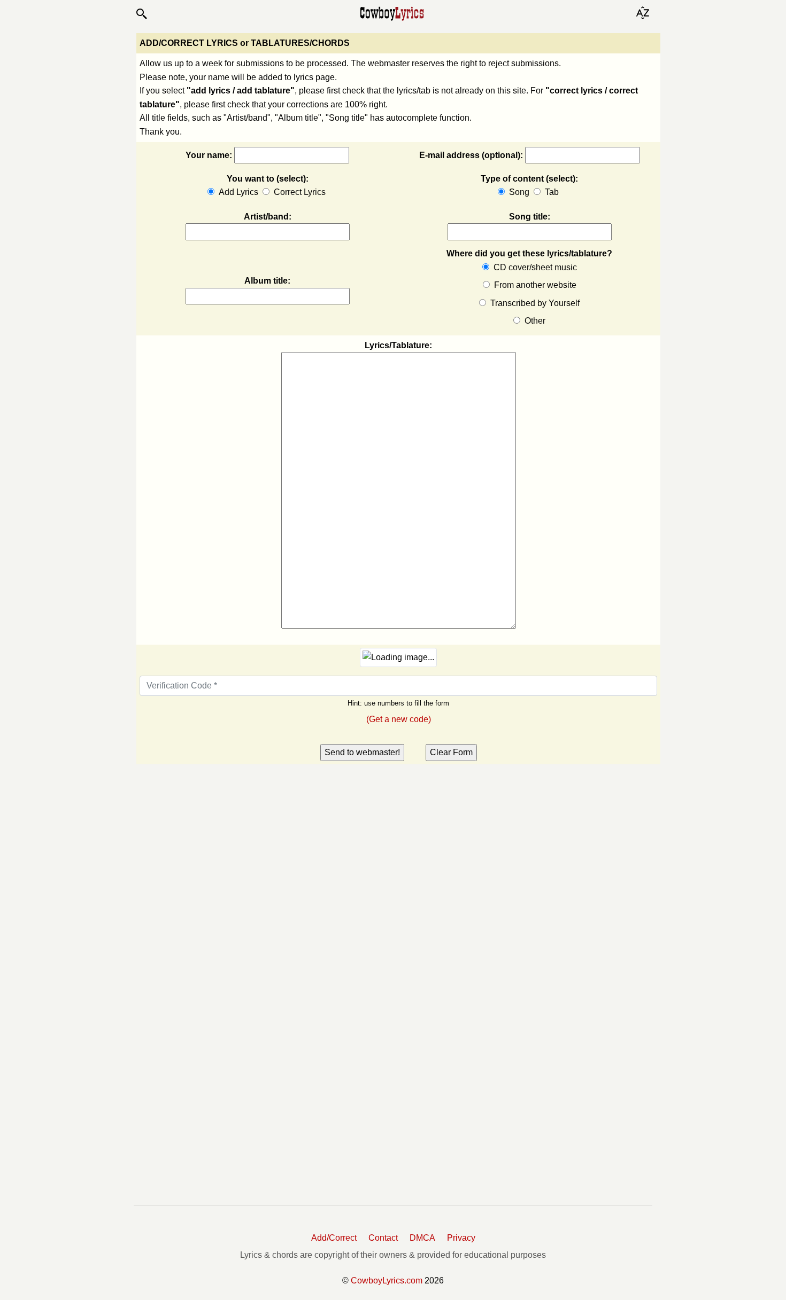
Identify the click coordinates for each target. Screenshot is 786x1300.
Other (533, 320)
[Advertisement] (216, 845)
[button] (141, 14)
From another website (534, 284)
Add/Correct (334, 1237)
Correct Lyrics (300, 192)
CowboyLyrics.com (386, 1280)
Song (519, 192)
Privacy (461, 1237)
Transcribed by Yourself (534, 303)
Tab (552, 192)
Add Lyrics (238, 192)
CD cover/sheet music (534, 267)
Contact (383, 1237)
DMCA (422, 1237)
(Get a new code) (398, 719)
